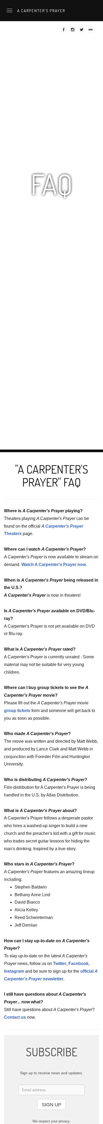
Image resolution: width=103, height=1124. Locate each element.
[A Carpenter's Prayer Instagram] (73, 31)
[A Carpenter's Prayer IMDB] (91, 31)
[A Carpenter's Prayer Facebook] (64, 31)
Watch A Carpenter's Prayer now (53, 564)
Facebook (78, 963)
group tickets (17, 710)
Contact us (15, 1017)
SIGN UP (51, 1104)
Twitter (59, 963)
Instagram (14, 971)
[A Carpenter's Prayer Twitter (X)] (82, 31)
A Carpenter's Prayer (40, 10)
